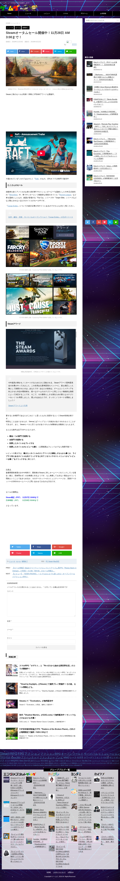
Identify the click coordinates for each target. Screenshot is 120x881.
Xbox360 (16, 757)
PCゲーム (84, 13)
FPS (21, 753)
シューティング (95, 760)
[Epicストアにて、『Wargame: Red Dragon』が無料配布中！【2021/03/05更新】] (89, 142)
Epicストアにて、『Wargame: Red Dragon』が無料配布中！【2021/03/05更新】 (105, 141)
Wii (90, 760)
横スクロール (29, 765)
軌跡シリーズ (67, 763)
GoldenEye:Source (38, 765)
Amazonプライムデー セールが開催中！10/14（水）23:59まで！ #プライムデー (18, 807)
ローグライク (76, 761)
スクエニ (71, 765)
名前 (9, 621)
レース (73, 757)
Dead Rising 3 (7, 765)
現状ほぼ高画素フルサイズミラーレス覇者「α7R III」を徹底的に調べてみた (107, 783)
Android (51, 763)
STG (111, 763)
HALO (15, 763)
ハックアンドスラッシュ (33, 763)
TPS (2, 757)
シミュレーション (109, 753)
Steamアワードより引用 (17, 406)
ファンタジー (47, 757)
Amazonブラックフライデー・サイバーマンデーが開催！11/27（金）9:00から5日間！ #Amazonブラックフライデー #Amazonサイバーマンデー (18, 788)
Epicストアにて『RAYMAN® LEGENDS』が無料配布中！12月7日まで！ (106, 178)
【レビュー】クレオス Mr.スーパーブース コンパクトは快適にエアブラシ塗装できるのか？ (63, 817)
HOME (49, 872)
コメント (10, 591)
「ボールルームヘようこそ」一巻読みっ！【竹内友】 (84, 829)
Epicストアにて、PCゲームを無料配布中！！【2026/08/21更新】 (105, 64)
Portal (66, 765)
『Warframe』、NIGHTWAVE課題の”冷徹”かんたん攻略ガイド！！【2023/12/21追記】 (105, 77)
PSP (56, 761)
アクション (32, 753)
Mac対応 (56, 561)
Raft (36, 179)
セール (18, 561)
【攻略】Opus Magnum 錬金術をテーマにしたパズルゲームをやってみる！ (106, 89)
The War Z (85, 761)
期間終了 (25, 561)
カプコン (52, 761)
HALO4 (11, 763)
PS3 (8, 757)
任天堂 (80, 757)
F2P (108, 763)
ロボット (69, 761)
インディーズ (20, 765)
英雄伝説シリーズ (76, 763)
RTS (42, 761)
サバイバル (91, 753)
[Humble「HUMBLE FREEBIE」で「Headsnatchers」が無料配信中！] (89, 115)
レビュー (47, 13)
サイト (9, 638)
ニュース (28, 13)
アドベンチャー (30, 757)
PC (47, 561)
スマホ (65, 13)
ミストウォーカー (101, 763)
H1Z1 (46, 763)
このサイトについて (59, 872)
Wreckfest (13, 195)
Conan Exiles (13, 206)
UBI (24, 763)
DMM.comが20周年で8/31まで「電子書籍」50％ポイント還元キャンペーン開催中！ (85, 795)
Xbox (113, 760)
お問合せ (70, 872)
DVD (14, 765)
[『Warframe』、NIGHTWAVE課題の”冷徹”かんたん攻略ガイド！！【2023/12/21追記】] (89, 75)
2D (81, 765)
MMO (66, 757)
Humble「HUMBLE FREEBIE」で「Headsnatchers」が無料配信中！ (106, 114)
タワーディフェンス (93, 757)
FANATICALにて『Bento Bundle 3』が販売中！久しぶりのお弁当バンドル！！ (106, 101)
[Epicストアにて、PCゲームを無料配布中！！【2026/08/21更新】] (89, 66)
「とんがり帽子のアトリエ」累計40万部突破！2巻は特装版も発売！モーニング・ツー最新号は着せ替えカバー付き (85, 844)
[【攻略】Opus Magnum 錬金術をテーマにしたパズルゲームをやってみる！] (89, 90)
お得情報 (103, 13)
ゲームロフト (56, 765)
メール (10, 629)
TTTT (74, 45)
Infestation (77, 765)
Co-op (106, 757)
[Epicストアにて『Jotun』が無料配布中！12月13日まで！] (89, 169)
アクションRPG (51, 753)
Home (9, 13)
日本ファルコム (86, 763)
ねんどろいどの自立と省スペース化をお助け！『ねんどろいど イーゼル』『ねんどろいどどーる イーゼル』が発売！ (62, 834)
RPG (13, 753)
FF (8, 763)
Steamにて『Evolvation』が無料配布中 (36, 701)
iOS (28, 761)
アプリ (94, 763)
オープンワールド (72, 753)
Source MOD (48, 765)
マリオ (7, 761)
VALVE (62, 765)
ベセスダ (62, 761)
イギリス (55, 763)
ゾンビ (59, 757)
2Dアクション (35, 761)
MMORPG (14, 761)
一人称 (61, 763)
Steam (50, 561)
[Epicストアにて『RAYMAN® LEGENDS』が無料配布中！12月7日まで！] (89, 179)
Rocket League (65, 195)
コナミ (42, 763)
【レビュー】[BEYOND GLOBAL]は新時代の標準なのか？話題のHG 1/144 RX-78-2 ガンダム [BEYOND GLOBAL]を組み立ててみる (62, 856)
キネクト (20, 763)
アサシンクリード (106, 760)
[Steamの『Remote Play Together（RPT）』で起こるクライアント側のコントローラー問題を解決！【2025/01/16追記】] (89, 127)
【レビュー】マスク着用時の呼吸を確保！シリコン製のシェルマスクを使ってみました (17, 856)
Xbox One (23, 761)
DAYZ (46, 761)
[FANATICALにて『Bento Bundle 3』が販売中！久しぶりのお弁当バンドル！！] (89, 100)
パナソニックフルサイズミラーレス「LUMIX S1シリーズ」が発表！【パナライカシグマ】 (108, 797)
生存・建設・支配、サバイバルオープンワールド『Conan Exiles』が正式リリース (40, 217)
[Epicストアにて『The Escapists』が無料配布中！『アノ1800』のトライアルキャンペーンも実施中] (89, 154)
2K (12, 765)
